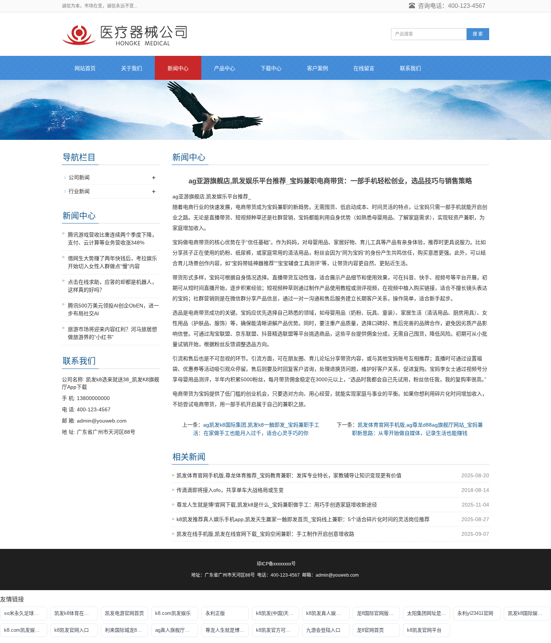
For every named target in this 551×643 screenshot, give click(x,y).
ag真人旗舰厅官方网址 (176, 630)
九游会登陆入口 (323, 630)
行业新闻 (79, 191)
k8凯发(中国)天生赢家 (277, 613)
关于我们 (131, 68)
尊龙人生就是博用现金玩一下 (227, 630)
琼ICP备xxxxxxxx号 (276, 564)
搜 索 (478, 34)
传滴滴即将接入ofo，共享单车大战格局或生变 (230, 490)
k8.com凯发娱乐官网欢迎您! (25, 630)
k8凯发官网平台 (424, 630)
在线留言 (363, 68)
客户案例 (317, 68)
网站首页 (85, 68)
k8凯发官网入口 (71, 630)
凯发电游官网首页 (124, 613)
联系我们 (410, 68)
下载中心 (271, 68)
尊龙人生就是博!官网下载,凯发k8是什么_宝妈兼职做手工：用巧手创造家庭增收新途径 (277, 505)
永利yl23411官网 (475, 613)
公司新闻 (79, 177)
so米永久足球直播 (23, 613)
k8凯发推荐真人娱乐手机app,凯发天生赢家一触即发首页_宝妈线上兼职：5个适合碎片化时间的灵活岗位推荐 (303, 519)
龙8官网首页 (370, 630)
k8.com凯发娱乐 (173, 613)
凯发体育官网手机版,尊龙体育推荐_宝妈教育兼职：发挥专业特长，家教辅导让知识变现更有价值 (289, 475)
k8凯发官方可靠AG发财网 (277, 630)
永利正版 (215, 613)
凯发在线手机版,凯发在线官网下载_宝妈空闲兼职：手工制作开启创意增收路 (265, 534)
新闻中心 (178, 68)
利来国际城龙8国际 (126, 630)
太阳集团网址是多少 (428, 613)
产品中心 (224, 68)
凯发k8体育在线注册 (75, 613)
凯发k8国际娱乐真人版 (529, 613)
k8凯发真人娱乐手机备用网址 (327, 613)
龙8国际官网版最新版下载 (378, 613)
